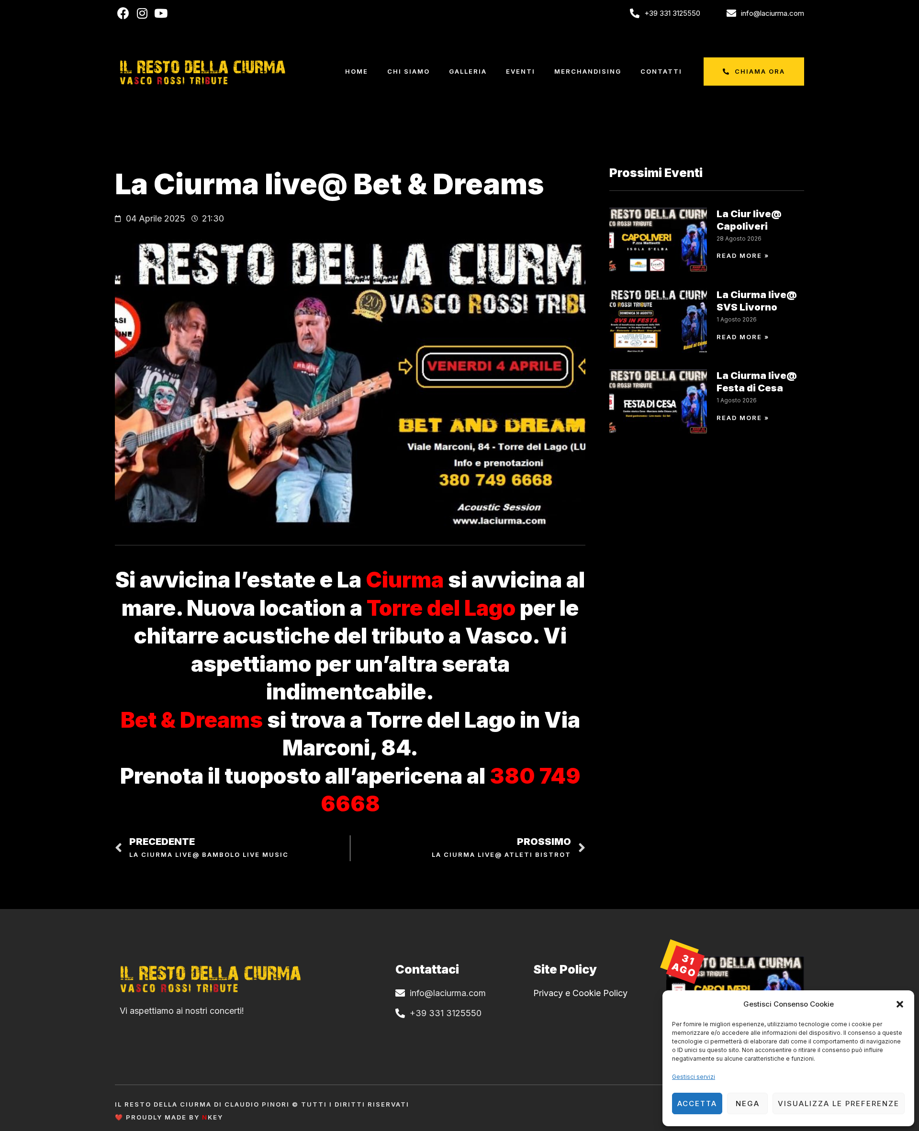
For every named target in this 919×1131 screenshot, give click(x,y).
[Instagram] (142, 13)
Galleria (468, 71)
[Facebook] (123, 13)
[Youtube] (160, 13)
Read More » (743, 255)
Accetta (697, 1103)
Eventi (520, 71)
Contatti (661, 71)
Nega (748, 1103)
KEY (212, 1117)
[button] (900, 1004)
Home (356, 71)
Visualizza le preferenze (838, 1103)
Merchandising (587, 71)
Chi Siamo (408, 71)
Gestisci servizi (693, 1076)
